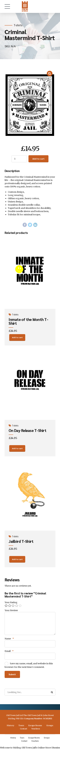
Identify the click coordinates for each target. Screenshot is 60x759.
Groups (49, 725)
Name (9, 638)
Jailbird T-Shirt (21, 541)
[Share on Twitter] (30, 225)
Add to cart (38, 158)
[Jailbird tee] (30, 495)
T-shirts (18, 25)
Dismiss (56, 747)
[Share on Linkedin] (35, 225)
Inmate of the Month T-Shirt (28, 321)
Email (9, 651)
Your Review (11, 610)
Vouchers (35, 729)
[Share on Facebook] (25, 225)
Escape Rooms (35, 725)
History (10, 725)
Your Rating (11, 602)
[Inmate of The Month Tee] (30, 273)
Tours (21, 725)
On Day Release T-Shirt (27, 430)
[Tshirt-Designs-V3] (30, 384)
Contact (23, 729)
